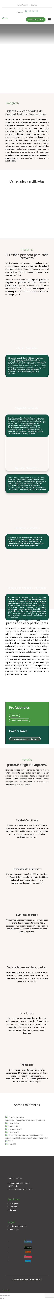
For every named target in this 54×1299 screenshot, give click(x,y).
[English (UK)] (30, 11)
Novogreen (14, 1203)
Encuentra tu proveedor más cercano (25, 739)
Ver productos (14, 54)
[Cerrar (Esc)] (9, 1295)
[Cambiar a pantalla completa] (4, 1295)
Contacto (14, 715)
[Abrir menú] (49, 19)
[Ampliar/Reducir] (1, 1295)
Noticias (13, 1206)
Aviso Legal (14, 1229)
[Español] (26, 11)
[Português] (34, 11)
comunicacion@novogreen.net (20, 1189)
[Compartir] (6, 1295)
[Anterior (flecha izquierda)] (1, 1298)
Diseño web (6, 1290)
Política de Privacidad (18, 1226)
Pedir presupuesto (35, 19)
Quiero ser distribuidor (19, 720)
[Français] (37, 11)
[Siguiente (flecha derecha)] (4, 1298)
